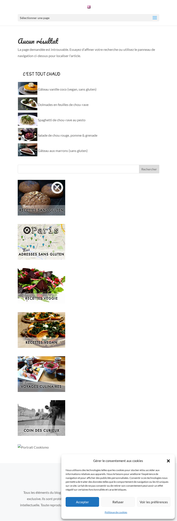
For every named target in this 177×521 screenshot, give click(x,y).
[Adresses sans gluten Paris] (41, 258)
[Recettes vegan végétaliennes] (41, 346)
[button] (168, 461)
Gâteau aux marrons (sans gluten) (63, 151)
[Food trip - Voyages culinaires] (41, 390)
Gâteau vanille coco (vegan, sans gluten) (67, 89)
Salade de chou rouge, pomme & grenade (67, 135)
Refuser (118, 502)
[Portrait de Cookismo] (33, 447)
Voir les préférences (154, 502)
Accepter (82, 502)
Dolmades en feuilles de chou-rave (63, 104)
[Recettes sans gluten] (41, 214)
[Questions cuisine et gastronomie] (41, 434)
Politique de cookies (116, 512)
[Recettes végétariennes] (41, 302)
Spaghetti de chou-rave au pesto (61, 120)
